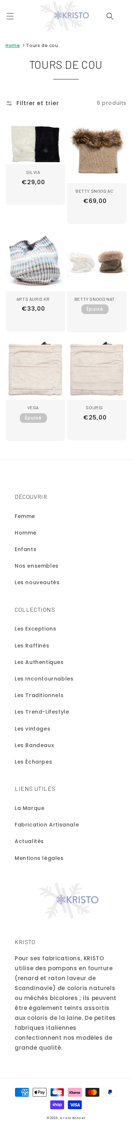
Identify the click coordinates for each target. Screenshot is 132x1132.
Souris (94, 407)
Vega (33, 407)
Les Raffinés (32, 645)
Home (13, 45)
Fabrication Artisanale (47, 824)
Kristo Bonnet (72, 1118)
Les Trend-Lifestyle (42, 711)
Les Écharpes (33, 761)
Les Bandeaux (34, 745)
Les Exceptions (35, 628)
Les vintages (32, 728)
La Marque (29, 808)
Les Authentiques (39, 662)
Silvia (33, 172)
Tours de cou (42, 45)
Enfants (25, 549)
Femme (25, 516)
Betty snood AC (94, 190)
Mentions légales (39, 858)
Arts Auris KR (33, 298)
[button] (10, 16)
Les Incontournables (44, 678)
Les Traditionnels (39, 695)
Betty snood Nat (94, 298)
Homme (26, 532)
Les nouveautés (37, 582)
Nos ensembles (37, 565)
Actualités (29, 841)
